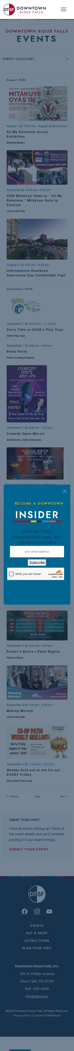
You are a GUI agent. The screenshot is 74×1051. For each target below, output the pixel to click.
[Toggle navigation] (63, 9)
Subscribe (37, 563)
